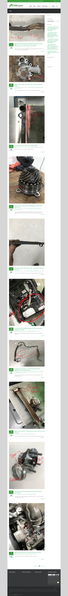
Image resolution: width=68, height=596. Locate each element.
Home (30, 6)
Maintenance (32, 208)
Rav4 (38, 208)
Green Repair (44, 6)
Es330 (32, 371)
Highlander (35, 371)
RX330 (30, 331)
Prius (26, 494)
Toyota (16, 209)
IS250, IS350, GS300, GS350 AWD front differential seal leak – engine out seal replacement (52, 28)
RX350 (32, 331)
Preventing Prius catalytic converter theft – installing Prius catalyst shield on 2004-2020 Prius (52, 41)
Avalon (28, 371)
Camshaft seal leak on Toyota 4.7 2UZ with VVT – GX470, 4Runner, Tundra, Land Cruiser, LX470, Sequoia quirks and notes (52, 34)
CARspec (15, 594)
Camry (30, 371)
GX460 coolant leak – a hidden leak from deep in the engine (52, 52)
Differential (28, 208)
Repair (40, 208)
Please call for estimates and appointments (35, 1)
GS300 (27, 46)
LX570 (35, 87)
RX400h (34, 331)
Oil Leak (36, 208)
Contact (53, 6)
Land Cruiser (32, 87)
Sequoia (37, 87)
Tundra (40, 87)
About (34, 6)
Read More (42, 91)
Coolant (29, 87)
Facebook (58, 587)
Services (39, 6)
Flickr (55, 587)
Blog (50, 6)
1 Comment (34, 494)
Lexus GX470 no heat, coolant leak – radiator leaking (26, 145)
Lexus (29, 46)
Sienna (18, 372)
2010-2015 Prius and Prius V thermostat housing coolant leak (28, 552)
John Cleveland (18, 46)
